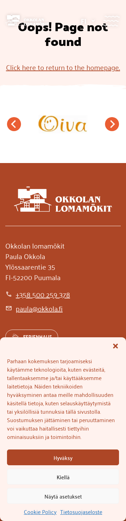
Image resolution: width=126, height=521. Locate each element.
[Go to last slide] (14, 124)
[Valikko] (111, 21)
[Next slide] (112, 124)
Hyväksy (63, 457)
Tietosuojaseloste (81, 511)
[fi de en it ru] (87, 20)
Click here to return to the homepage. (63, 67)
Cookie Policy (40, 511)
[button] (115, 346)
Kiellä (63, 477)
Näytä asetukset (63, 496)
